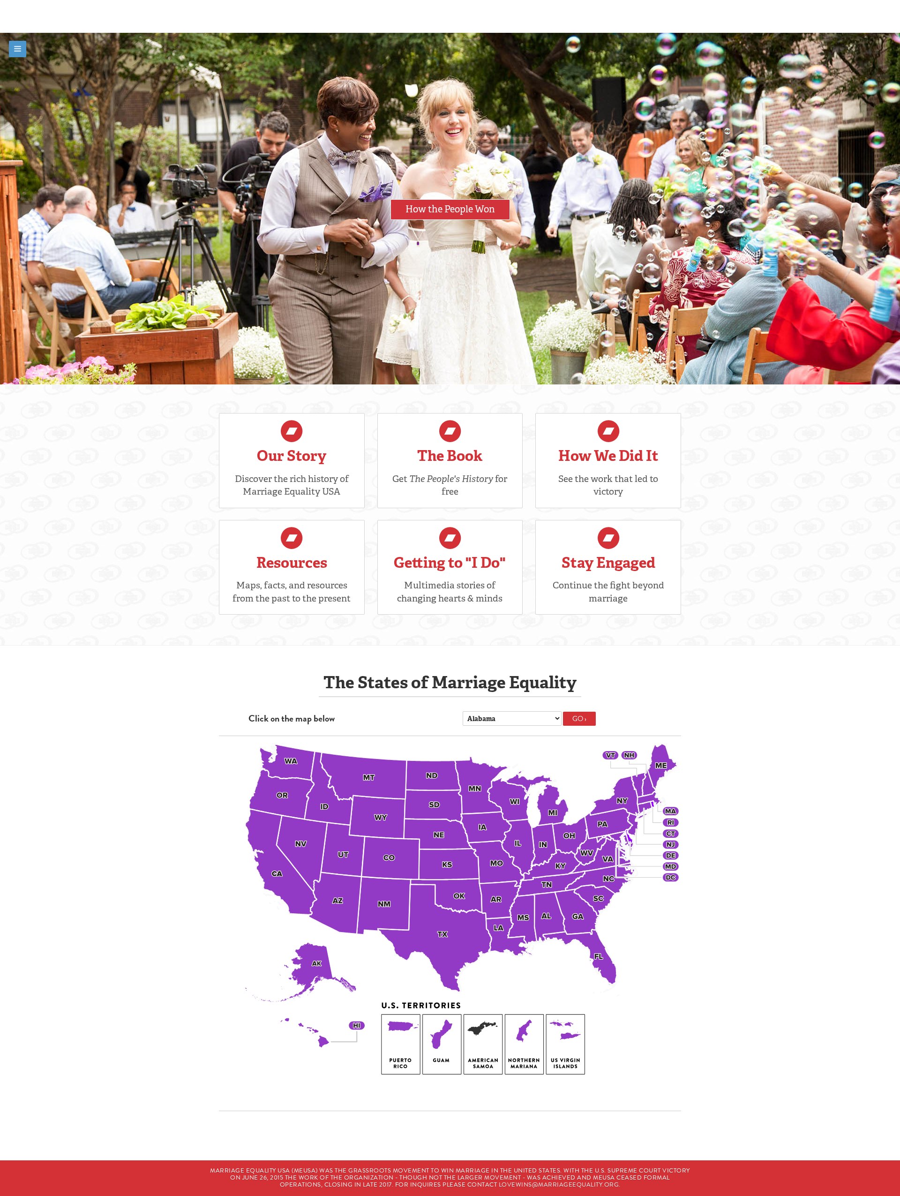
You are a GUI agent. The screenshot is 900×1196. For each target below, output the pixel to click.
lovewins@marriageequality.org (559, 1184)
